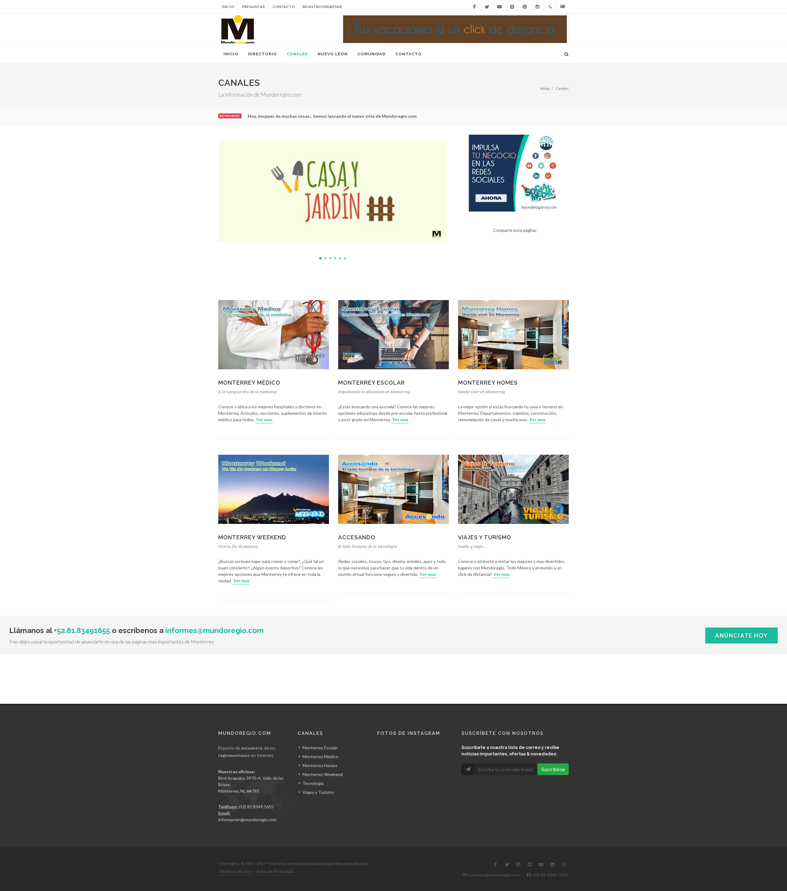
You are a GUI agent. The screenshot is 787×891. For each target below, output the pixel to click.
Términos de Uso (234, 871)
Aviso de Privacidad (274, 871)
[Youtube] (499, 7)
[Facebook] (474, 7)
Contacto (283, 6)
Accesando (356, 537)
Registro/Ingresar (322, 6)
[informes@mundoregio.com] (562, 7)
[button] (320, 258)
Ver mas (264, 419)
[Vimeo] (512, 7)
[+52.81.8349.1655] (550, 7)
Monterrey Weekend (252, 537)
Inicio (228, 6)
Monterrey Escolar (371, 382)
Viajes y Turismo (484, 537)
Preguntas (253, 6)
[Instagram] (537, 7)
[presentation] (452, 191)
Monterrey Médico (249, 382)
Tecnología (313, 783)
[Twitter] (487, 7)
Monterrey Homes (488, 382)
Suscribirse (553, 769)
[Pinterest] (525, 7)
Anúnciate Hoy (741, 635)
